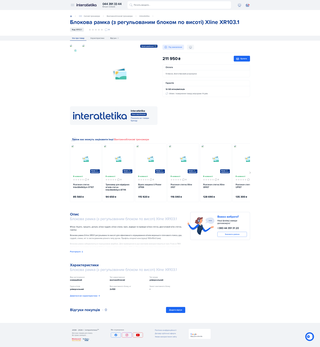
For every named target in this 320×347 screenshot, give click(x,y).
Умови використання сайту (166, 337)
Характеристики (97, 38)
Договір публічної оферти (165, 333)
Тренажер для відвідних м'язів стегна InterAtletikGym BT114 (117, 187)
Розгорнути (75, 252)
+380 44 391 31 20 (228, 228)
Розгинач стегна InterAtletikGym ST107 (83, 186)
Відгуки (114, 38)
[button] (250, 172)
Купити (243, 58)
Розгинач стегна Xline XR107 (213, 186)
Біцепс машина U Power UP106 (149, 186)
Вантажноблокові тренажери (131, 139)
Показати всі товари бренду (140, 119)
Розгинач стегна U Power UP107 (248, 186)
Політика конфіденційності (165, 330)
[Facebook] (116, 335)
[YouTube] (138, 335)
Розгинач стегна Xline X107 (181, 186)
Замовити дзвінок (232, 234)
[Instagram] (127, 335)
